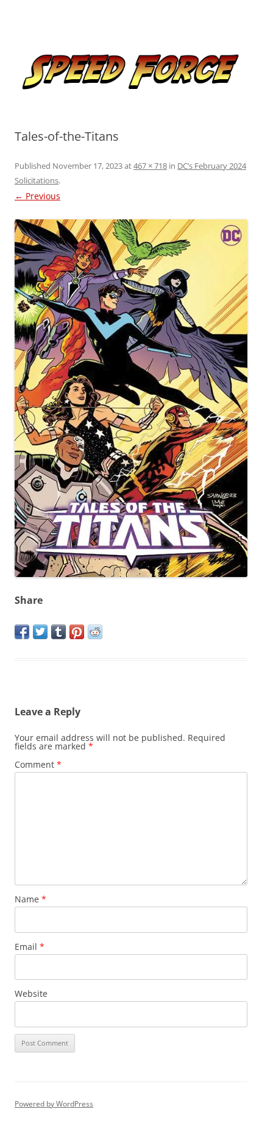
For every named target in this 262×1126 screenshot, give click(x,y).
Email (29, 946)
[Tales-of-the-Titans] (131, 398)
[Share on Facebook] (22, 632)
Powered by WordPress (54, 1104)
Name (30, 899)
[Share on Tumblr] (58, 632)
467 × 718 (150, 165)
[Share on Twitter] (40, 632)
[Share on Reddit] (95, 632)
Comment (38, 764)
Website (31, 993)
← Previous (37, 196)
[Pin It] (76, 632)
